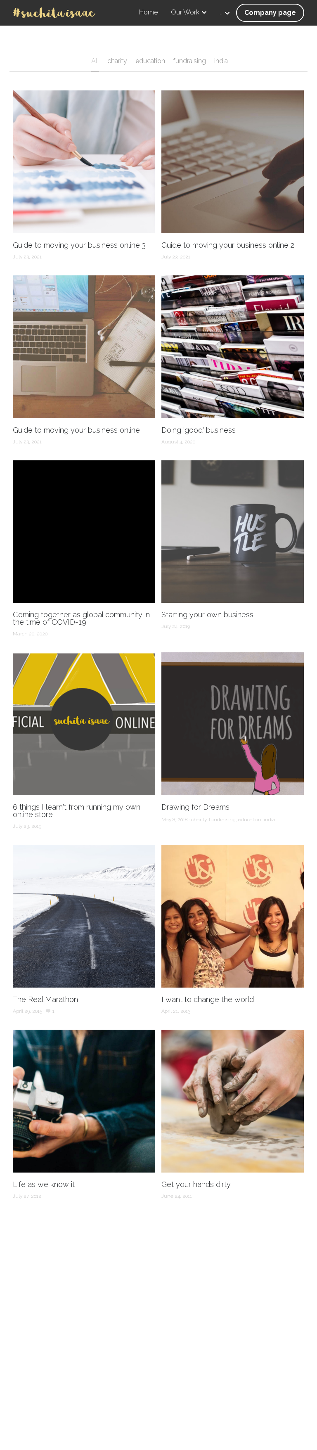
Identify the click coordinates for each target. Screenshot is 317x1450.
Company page (270, 13)
